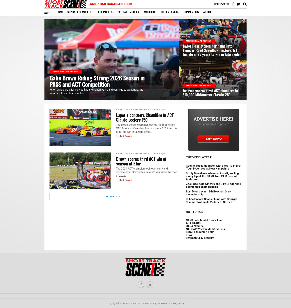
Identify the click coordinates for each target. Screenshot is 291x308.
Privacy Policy (177, 303)
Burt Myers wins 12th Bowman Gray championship (208, 193)
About (207, 12)
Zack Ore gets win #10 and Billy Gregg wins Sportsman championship (213, 185)
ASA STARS (193, 223)
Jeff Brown (125, 136)
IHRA (189, 235)
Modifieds (150, 12)
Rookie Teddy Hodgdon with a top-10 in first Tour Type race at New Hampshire (213, 167)
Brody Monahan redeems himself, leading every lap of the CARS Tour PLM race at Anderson (212, 176)
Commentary (191, 12)
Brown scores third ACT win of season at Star (141, 161)
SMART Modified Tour (200, 232)
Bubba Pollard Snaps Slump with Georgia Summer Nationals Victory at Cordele (211, 201)
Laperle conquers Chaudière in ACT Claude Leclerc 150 (145, 117)
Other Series (169, 12)
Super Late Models (79, 12)
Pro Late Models (128, 12)
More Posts (113, 196)
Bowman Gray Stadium (200, 238)
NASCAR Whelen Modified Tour (205, 229)
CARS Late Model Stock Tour (204, 220)
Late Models (104, 12)
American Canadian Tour (132, 109)
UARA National (195, 226)
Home (60, 12)
